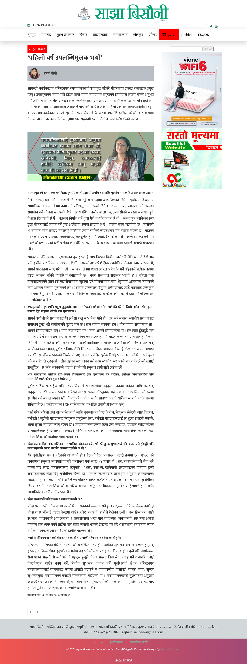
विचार (83, 35)
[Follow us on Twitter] (212, 25)
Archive (187, 35)
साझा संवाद (100, 35)
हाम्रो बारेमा (116, 642)
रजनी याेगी (50, 73)
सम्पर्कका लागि (139, 642)
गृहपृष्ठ (31, 35)
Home (98, 642)
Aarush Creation (170, 649)
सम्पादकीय (120, 35)
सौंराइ (153, 35)
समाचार (46, 35)
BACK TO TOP (123, 660)
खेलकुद (138, 35)
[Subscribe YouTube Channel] (217, 25)
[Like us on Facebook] (207, 25)
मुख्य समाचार (65, 35)
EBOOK (203, 35)
